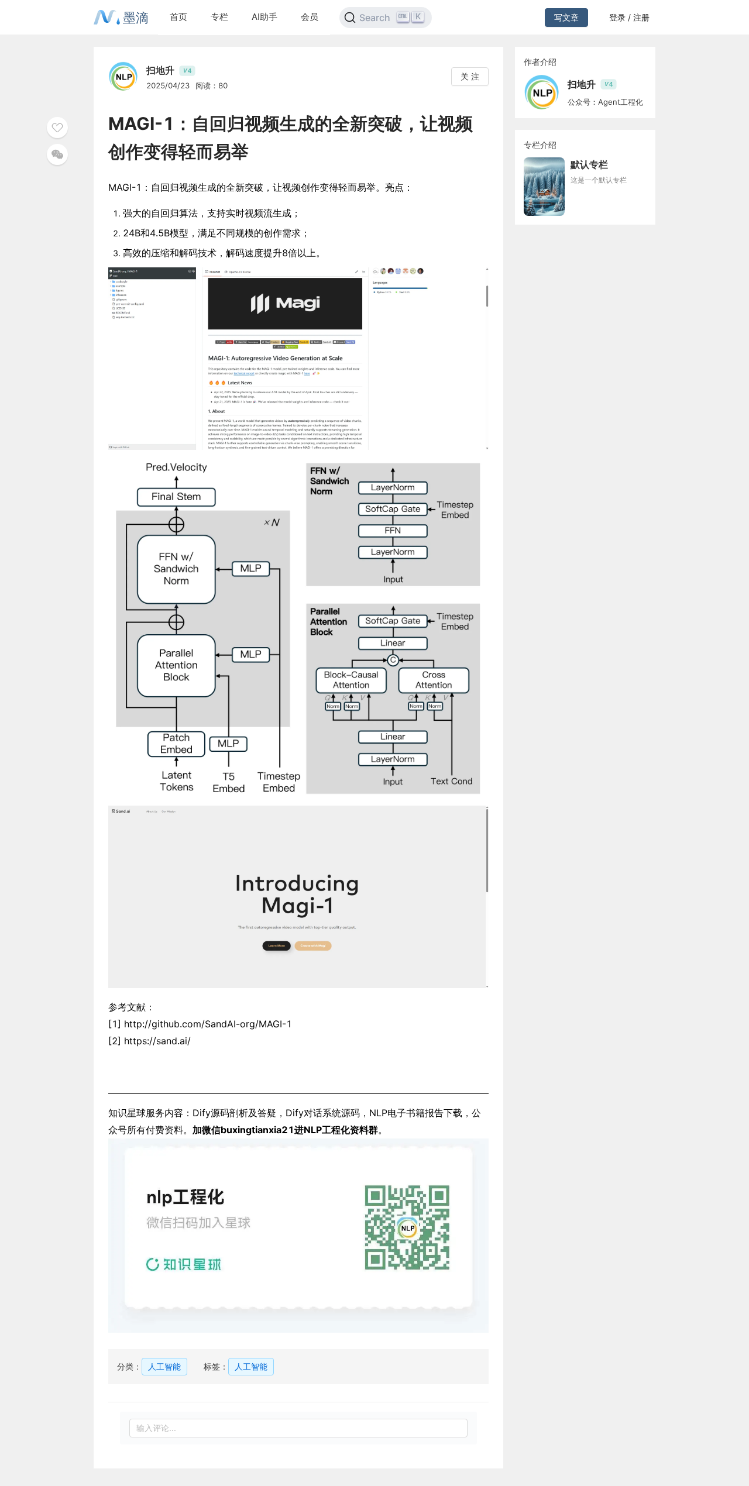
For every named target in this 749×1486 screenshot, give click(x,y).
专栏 (219, 16)
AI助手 (264, 16)
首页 (178, 16)
